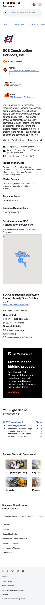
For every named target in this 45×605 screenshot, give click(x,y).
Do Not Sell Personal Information (13, 590)
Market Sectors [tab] (28, 516)
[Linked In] (3, 571)
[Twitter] (12, 571)
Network (8, 6)
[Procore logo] (12, 3)
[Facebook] (7, 571)
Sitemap (5, 595)
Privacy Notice (7, 581)
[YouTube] (23, 571)
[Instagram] (18, 571)
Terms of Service (8, 586)
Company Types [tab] (10, 516)
